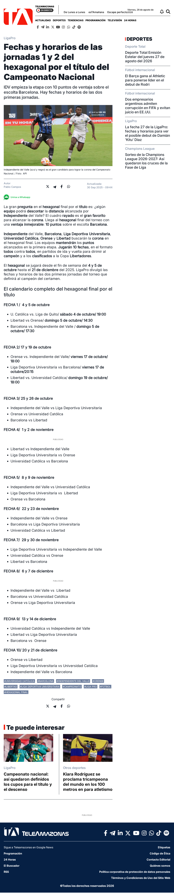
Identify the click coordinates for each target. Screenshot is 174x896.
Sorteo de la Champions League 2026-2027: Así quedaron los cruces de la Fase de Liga (146, 160)
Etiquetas (164, 847)
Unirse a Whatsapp (20, 197)
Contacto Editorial (158, 859)
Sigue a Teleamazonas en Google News (28, 847)
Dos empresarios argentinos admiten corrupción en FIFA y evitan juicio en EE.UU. (147, 105)
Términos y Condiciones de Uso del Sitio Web (140, 878)
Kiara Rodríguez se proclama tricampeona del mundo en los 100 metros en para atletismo (87, 782)
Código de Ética (160, 853)
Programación (95, 20)
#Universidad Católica (19, 681)
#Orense (98, 681)
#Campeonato (72, 686)
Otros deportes (74, 768)
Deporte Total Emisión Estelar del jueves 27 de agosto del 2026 (144, 56)
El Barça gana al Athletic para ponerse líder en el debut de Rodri (145, 80)
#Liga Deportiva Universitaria (40, 686)
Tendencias (75, 20)
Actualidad (43, 20)
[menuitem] (43, 20)
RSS (6, 871)
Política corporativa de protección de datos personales (134, 871)
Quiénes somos (160, 865)
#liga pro (90, 686)
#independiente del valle (73, 681)
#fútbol (105, 686)
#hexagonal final (16, 692)
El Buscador (11, 865)
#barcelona (46, 681)
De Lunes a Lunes (74, 12)
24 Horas (130, 20)
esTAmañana (96, 12)
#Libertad (10, 686)
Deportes (59, 20)
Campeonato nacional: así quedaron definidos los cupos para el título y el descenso (28, 782)
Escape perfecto (117, 12)
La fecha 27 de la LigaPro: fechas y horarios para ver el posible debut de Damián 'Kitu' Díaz (147, 133)
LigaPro (9, 768)
